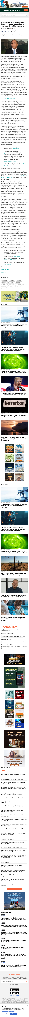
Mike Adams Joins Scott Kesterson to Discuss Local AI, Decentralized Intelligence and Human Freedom (14, 926)
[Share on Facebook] (8, 31)
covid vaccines (23, 34)
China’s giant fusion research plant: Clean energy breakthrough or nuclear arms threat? (14, 371)
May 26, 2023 (7, 264)
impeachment (8, 35)
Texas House (9, 286)
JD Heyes (8, 28)
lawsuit (17, 35)
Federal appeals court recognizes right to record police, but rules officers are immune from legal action (13, 793)
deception (3, 35)
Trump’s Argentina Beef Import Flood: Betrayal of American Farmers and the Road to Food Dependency (13, 806)
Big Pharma (7, 20)
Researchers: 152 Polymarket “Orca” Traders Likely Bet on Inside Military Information (13, 834)
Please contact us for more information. (9, 648)
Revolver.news (5, 269)
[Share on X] (11, 31)
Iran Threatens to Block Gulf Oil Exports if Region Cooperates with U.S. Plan (12, 811)
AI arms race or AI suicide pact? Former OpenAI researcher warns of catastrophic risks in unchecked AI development (13, 349)
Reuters (15, 176)
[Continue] (26, 981)
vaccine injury (11, 36)
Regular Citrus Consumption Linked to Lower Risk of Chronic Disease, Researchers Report (12, 880)
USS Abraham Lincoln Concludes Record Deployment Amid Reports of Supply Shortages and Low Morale (13, 783)
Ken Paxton (13, 35)
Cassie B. (8, 322)
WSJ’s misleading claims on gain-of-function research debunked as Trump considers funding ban (14, 325)
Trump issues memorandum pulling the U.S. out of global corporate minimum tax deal (13, 393)
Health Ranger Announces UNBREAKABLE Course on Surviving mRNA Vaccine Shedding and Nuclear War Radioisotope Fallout (14, 933)
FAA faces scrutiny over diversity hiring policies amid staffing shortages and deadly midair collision (13, 439)
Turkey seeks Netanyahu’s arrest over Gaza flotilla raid (13, 797)
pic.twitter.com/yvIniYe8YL (10, 161)
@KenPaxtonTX (16, 148)
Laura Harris (9, 391)
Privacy (4, 999)
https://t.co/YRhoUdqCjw (10, 259)
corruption (15, 34)
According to (8, 98)
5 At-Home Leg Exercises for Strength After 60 (11, 847)
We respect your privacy (14, 984)
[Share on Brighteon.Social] (2, 31)
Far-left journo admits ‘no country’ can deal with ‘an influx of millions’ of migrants (13, 574)
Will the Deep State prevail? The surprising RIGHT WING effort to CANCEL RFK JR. (13, 596)
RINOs (23, 35)
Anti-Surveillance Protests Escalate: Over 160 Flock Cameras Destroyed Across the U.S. (12, 829)
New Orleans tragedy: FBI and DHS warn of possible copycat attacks (13, 416)
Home (2, 20)
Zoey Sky (8, 413)
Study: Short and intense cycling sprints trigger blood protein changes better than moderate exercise (13, 871)
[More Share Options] (14, 31)
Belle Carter (9, 435)
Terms (7, 999)
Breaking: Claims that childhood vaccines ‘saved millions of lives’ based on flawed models (13, 619)
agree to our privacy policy (8, 1011)
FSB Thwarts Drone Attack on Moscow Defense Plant (13, 774)
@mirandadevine (8, 153)
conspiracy (10, 34)
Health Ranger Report (6, 912)
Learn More (6, 1013)
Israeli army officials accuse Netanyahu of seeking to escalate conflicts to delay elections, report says (12, 778)
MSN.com (3, 272)
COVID (18, 34)
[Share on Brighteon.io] (5, 31)
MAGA (20, 35)
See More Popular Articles (14, 888)
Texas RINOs (6, 36)
